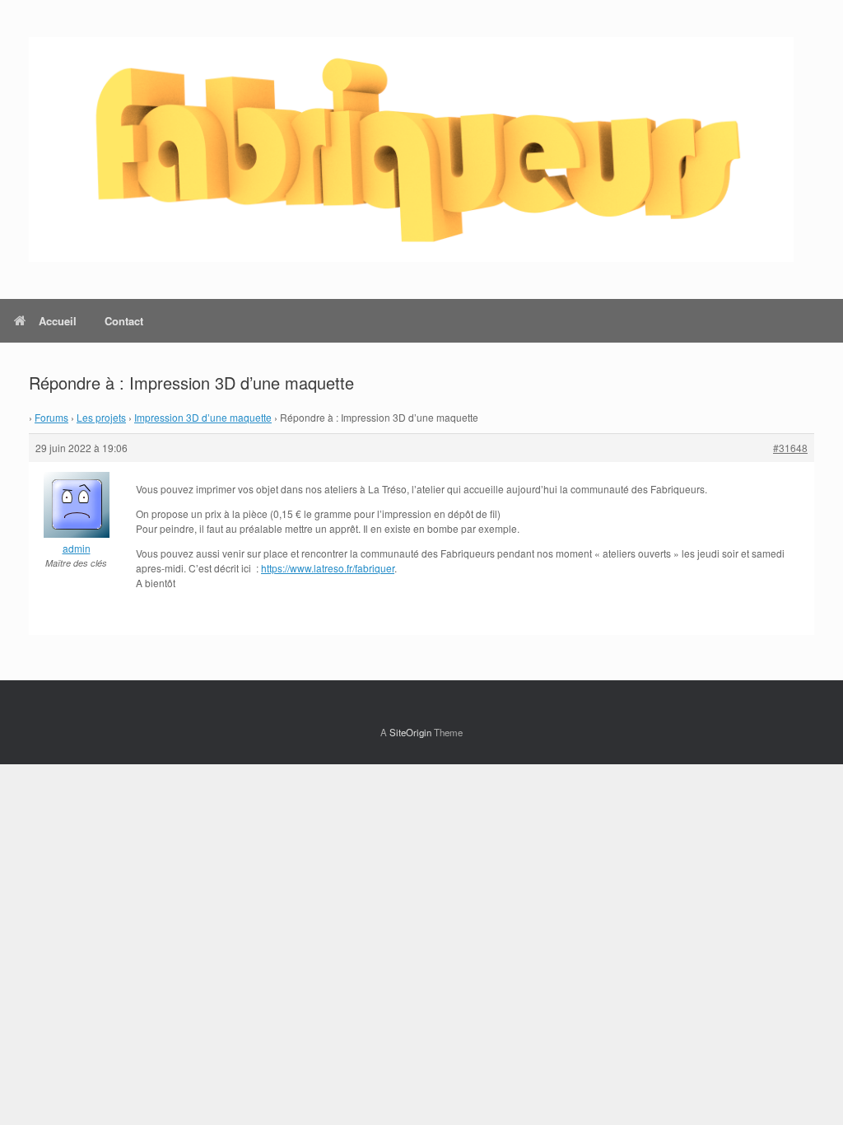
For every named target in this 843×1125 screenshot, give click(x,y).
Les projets (101, 417)
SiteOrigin (410, 732)
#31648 (790, 448)
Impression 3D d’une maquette (203, 417)
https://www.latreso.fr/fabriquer (327, 568)
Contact (124, 321)
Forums (51, 417)
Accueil (58, 321)
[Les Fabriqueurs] (411, 149)
